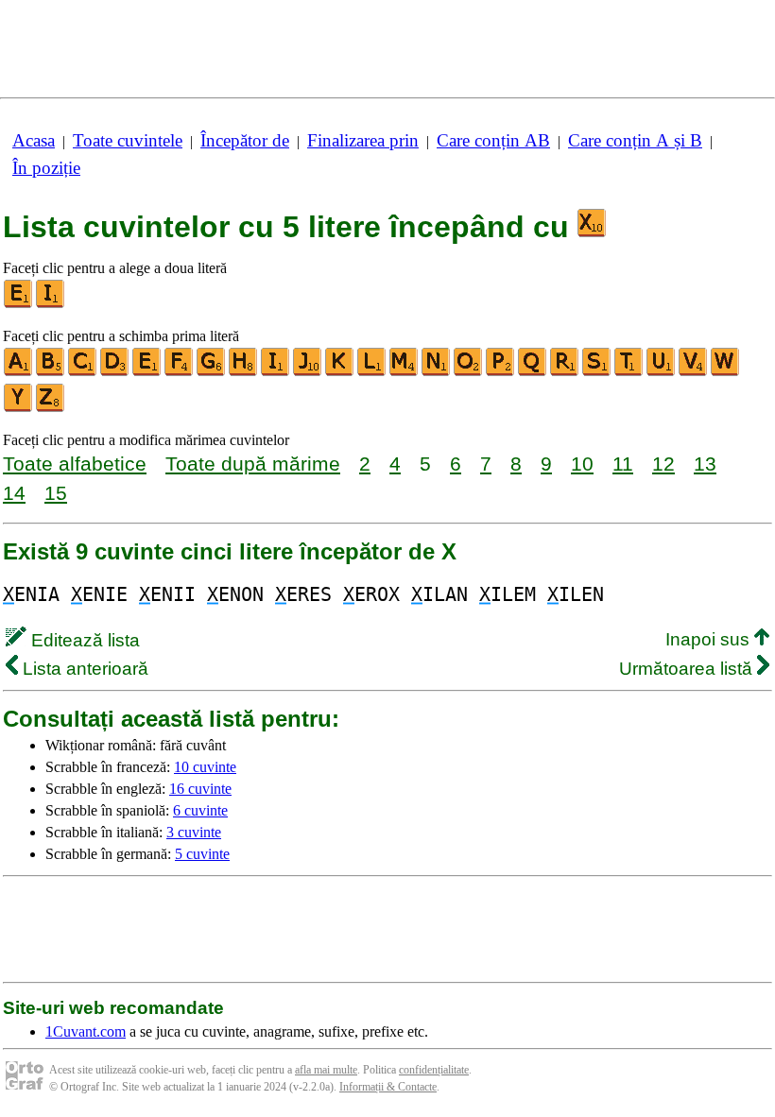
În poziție (46, 168)
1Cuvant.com (85, 1031)
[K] (340, 372)
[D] (115, 372)
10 (582, 463)
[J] (308, 372)
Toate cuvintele (127, 140)
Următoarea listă (688, 669)
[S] (597, 372)
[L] (372, 372)
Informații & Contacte (388, 1086)
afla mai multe (326, 1069)
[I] (51, 304)
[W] (726, 372)
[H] (244, 372)
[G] (212, 372)
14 (14, 493)
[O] (469, 372)
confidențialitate (434, 1069)
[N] (437, 372)
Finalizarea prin (363, 140)
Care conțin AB (493, 140)
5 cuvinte (202, 854)
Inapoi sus (709, 639)
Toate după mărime (252, 463)
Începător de (244, 140)
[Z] (51, 408)
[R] (565, 372)
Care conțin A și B (635, 140)
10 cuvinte (205, 767)
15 (55, 493)
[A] (19, 372)
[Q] (533, 372)
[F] (180, 372)
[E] (19, 304)
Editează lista (83, 640)
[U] (662, 372)
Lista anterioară (83, 669)
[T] (629, 372)
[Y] (19, 408)
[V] (694, 372)
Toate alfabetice (74, 463)
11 (622, 463)
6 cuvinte (200, 810)
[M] (404, 372)
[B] (51, 372)
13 (705, 463)
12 (663, 463)
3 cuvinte (193, 832)
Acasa (33, 140)
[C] (83, 372)
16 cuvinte (200, 789)
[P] (501, 372)
